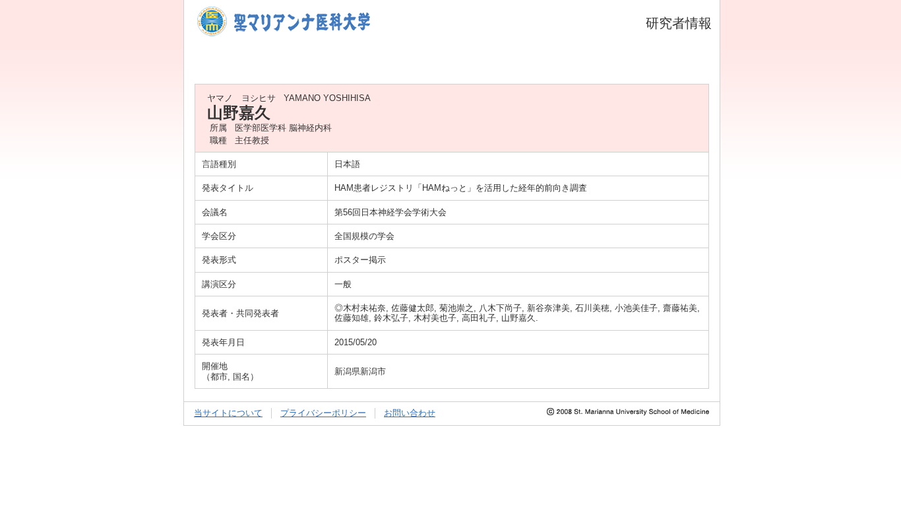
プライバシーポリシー (323, 413)
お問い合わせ (409, 413)
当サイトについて (228, 413)
